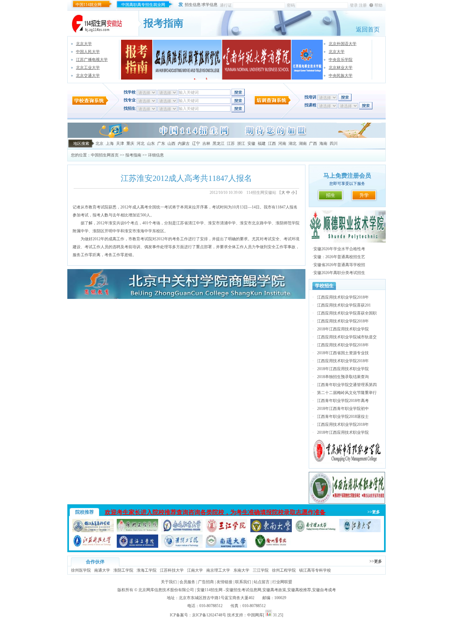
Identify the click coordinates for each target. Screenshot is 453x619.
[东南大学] (271, 531)
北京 (99, 143)
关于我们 (169, 582)
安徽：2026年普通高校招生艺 (339, 256)
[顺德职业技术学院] (347, 241)
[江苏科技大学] (93, 546)
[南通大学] (226, 546)
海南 (323, 143)
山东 (151, 143)
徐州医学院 (81, 570)
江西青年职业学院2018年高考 (343, 400)
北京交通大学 (88, 75)
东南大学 (241, 570)
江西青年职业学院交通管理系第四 (347, 384)
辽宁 (196, 143)
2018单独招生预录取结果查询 (343, 376)
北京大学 (84, 43)
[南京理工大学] (315, 531)
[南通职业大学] (182, 531)
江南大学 (195, 570)
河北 (141, 143)
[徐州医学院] (271, 546)
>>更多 (373, 512)
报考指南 (133, 155)
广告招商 (206, 582)
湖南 (303, 143)
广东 (161, 143)
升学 (364, 195)
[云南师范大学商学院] (256, 60)
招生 (330, 195)
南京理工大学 (218, 570)
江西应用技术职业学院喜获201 (344, 305)
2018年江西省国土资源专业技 (343, 353)
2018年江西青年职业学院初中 (343, 408)
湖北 (292, 143)
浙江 (241, 143)
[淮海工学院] (137, 546)
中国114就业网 (88, 4)
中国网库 (255, 615)
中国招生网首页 (105, 155)
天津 (120, 143)
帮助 (378, 5)
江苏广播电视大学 (92, 59)
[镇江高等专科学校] (93, 531)
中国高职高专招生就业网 (143, 4)
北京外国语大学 (342, 43)
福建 (262, 143)
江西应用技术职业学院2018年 (343, 297)
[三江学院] (226, 531)
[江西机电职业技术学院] (307, 60)
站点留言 (262, 582)
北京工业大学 (88, 67)
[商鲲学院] (186, 297)
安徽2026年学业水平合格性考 (339, 249)
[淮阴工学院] (182, 546)
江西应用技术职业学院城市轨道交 (347, 337)
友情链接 (224, 582)
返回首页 (368, 29)
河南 (282, 143)
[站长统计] (268, 615)
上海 (110, 143)
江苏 (231, 143)
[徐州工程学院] (137, 531)
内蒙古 (184, 143)
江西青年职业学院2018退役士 (343, 416)
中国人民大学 (88, 51)
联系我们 (243, 582)
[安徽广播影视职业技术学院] (187, 60)
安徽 (251, 143)
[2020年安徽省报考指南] (137, 60)
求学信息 (210, 4)
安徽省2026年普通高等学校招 (339, 264)
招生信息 (193, 4)
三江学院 (261, 570)
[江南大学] (360, 531)
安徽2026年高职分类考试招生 (339, 272)
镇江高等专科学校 (315, 570)
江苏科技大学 (172, 570)
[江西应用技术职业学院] (347, 502)
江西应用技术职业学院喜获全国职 (347, 313)
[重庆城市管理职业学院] (347, 462)
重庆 (130, 143)
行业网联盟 (282, 582)
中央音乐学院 (341, 59)
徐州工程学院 (284, 570)
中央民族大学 (341, 75)
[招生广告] (226, 136)
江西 (272, 143)
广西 (313, 143)
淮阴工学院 (123, 570)
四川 (334, 143)
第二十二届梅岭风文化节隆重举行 (347, 392)
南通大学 (102, 570)
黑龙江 (219, 143)
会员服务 (187, 582)
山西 (171, 143)
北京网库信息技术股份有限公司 (166, 590)
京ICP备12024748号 (209, 615)
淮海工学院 (147, 570)
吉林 (206, 143)
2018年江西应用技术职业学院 (343, 329)
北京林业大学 (341, 67)
